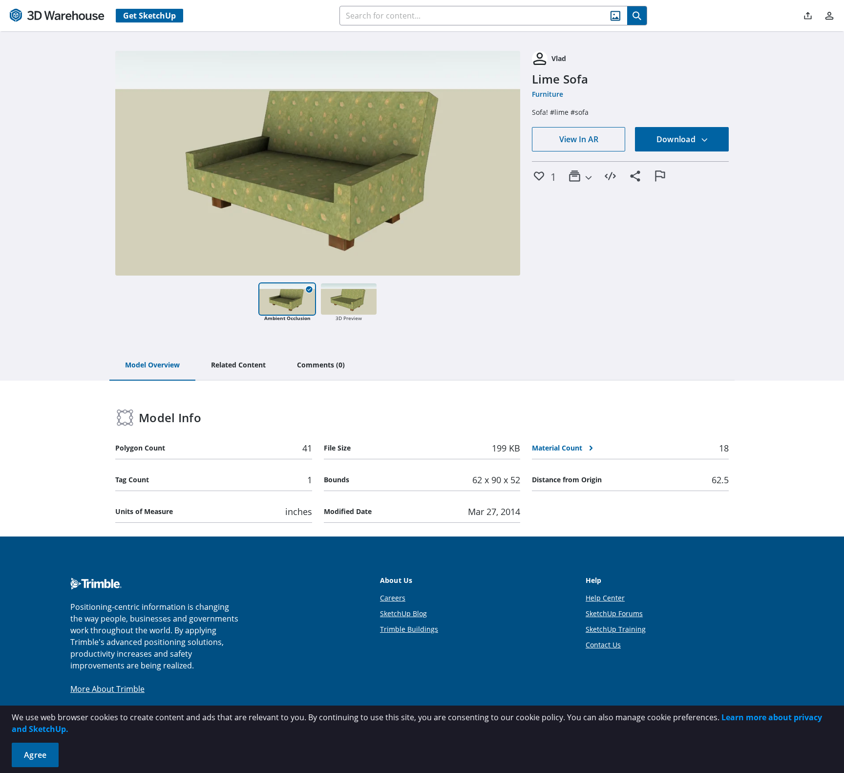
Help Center (605, 597)
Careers (392, 597)
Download (676, 139)
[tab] (152, 365)
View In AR (578, 139)
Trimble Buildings (409, 629)
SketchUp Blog (403, 613)
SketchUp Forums (614, 613)
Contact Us (603, 644)
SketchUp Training (616, 629)
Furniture (547, 94)
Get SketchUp (149, 15)
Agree (35, 755)
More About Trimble (107, 689)
